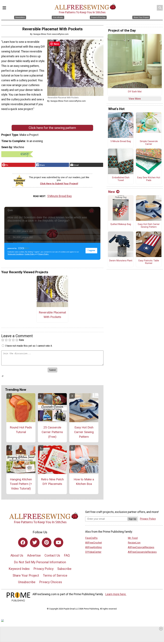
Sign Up (132, 519)
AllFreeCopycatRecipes (141, 547)
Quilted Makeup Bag (120, 224)
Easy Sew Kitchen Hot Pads (148, 179)
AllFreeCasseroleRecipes (142, 551)
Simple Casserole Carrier (149, 142)
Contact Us (52, 555)
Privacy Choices (50, 582)
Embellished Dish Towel (120, 179)
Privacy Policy (43, 569)
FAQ (67, 555)
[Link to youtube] (58, 542)
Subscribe (64, 569)
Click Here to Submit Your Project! (59, 183)
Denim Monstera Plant (120, 260)
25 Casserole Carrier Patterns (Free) (52, 432)
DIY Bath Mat (135, 91)
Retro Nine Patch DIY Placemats (52, 481)
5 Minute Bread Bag (59, 196)
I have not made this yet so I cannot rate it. (28, 345)
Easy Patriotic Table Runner (149, 262)
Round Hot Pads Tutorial (21, 430)
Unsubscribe (26, 582)
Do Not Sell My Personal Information (40, 562)
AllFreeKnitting (93, 547)
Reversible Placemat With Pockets (52, 315)
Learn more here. (115, 594)
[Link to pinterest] (46, 542)
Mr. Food (133, 538)
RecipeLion (134, 542)
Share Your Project (26, 575)
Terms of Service (55, 575)
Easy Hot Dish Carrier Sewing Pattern (84, 432)
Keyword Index (19, 569)
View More (135, 98)
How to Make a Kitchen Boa (84, 481)
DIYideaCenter (93, 551)
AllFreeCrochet (93, 542)
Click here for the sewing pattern (52, 128)
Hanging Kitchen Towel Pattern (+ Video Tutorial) (21, 483)
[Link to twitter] (35, 542)
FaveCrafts (91, 538)
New (111, 192)
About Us (16, 555)
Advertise (34, 555)
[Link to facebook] (23, 542)
